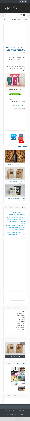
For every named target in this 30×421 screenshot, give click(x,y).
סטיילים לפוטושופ (22, 217)
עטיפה (17, 217)
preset (18, 234)
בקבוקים (8, 232)
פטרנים (13, 225)
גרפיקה (16, 414)
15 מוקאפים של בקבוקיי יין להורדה (16, 164)
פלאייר (7, 223)
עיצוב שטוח (20, 227)
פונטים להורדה (20, 329)
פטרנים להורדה (20, 331)
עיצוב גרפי (22, 414)
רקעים (23, 212)
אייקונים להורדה (20, 313)
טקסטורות (21, 319)
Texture (12, 223)
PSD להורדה (18, 53)
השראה (14, 217)
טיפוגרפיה (20, 232)
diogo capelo (16, 105)
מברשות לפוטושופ (20, 323)
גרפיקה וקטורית (20, 315)
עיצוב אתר (17, 225)
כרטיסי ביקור (9, 219)
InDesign (13, 219)
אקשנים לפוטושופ (17, 223)
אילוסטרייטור (16, 214)
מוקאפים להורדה (12, 53)
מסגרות (23, 221)
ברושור (24, 234)
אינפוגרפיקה (10, 234)
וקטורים (9, 217)
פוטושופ (23, 223)
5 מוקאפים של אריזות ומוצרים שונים (16, 198)
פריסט (24, 227)
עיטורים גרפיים (12, 227)
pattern (16, 227)
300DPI (9, 214)
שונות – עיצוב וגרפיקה (19, 333)
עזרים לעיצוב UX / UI (21, 219)
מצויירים (20, 221)
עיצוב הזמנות (11, 221)
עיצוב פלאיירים (22, 225)
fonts (16, 234)
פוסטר (13, 234)
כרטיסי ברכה (9, 212)
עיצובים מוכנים (20, 230)
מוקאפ (9, 223)
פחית (10, 230)
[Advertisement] (15, 33)
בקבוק (20, 212)
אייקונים (23, 214)
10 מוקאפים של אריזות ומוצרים (17, 181)
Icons (18, 212)
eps (21, 214)
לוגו (16, 219)
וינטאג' (12, 230)
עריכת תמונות (9, 225)
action (21, 234)
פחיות (14, 232)
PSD (20, 108)
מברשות (14, 212)
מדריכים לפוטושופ (20, 325)
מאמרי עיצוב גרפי (20, 321)
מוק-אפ (15, 108)
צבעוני (16, 221)
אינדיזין (12, 232)
